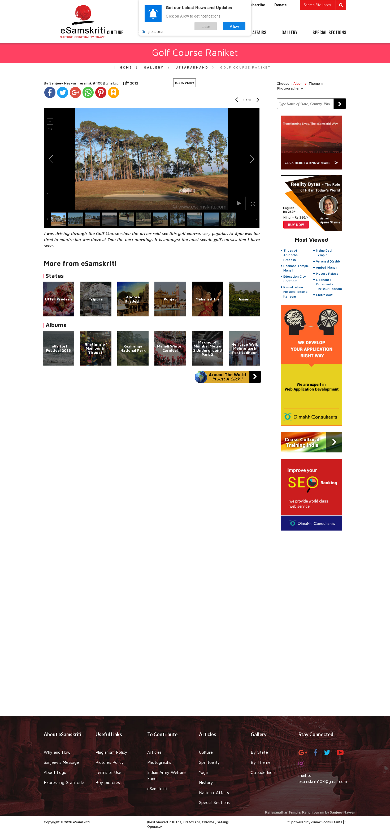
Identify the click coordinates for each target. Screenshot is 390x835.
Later (205, 26)
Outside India (263, 772)
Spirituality (209, 762)
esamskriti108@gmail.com (101, 83)
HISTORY (211, 33)
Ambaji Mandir (327, 267)
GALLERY (289, 33)
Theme (315, 83)
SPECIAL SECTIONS (329, 33)
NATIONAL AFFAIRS (250, 33)
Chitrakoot (324, 295)
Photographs (159, 762)
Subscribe (256, 4)
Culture (206, 752)
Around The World (227, 376)
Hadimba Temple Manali (296, 268)
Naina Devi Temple (324, 252)
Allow (234, 26)
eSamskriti (157, 788)
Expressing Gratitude (64, 782)
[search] (323, 5)
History (206, 782)
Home (126, 67)
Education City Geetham (294, 278)
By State (259, 752)
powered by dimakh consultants (317, 822)
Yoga (203, 772)
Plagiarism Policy (111, 752)
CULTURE (115, 33)
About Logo (55, 772)
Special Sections (214, 802)
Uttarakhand (192, 67)
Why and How (57, 752)
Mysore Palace (327, 273)
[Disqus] (151, 456)
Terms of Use (108, 772)
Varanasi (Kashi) (328, 261)
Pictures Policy (110, 762)
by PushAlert (155, 32)
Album (299, 83)
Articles (154, 752)
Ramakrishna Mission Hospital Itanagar (295, 291)
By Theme (261, 762)
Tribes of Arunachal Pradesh (290, 254)
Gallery (154, 67)
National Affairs (214, 792)
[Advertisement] (195, 632)
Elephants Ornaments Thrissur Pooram (329, 284)
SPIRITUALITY (150, 33)
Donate (280, 5)
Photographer (289, 88)
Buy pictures (108, 782)
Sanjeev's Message (61, 762)
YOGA (183, 33)
